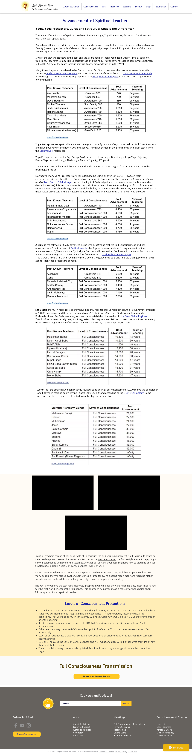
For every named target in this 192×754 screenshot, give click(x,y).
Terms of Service (106, 751)
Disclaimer (132, 751)
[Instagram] (28, 725)
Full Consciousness (107, 562)
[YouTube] (22, 725)
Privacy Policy (121, 751)
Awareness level (107, 559)
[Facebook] (15, 725)
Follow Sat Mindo (23, 717)
